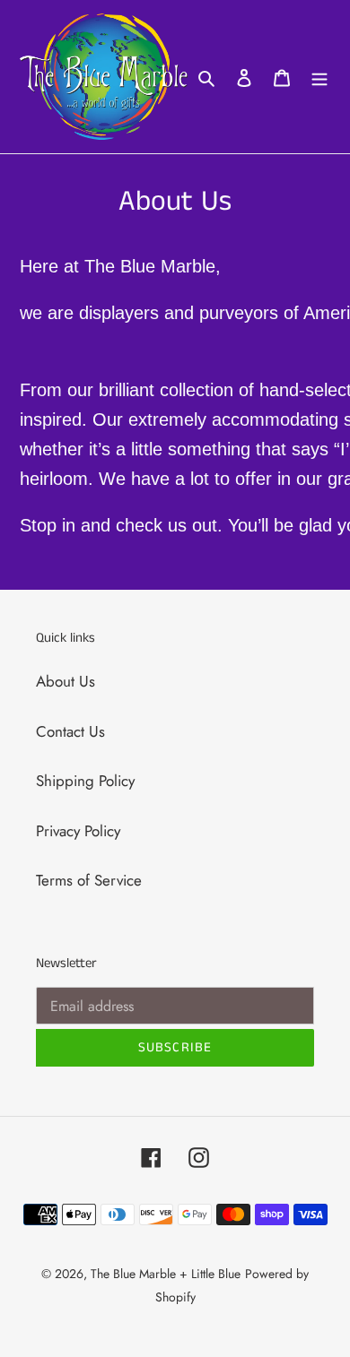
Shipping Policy (85, 780)
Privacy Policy (78, 831)
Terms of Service (89, 880)
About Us (65, 681)
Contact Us (70, 731)
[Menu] (319, 77)
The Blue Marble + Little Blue (166, 1274)
